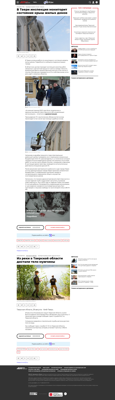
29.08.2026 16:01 (21, 255)
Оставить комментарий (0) (57, 227)
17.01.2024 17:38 (20, 6)
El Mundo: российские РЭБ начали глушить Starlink (87, 270)
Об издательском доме (34, 367)
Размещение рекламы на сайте (50, 369)
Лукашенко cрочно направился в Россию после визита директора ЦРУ (88, 60)
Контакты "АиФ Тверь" (34, 369)
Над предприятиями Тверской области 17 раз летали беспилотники (84, 26)
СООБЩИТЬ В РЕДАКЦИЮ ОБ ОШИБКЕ (66, 371)
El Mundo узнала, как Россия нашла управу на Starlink (87, 259)
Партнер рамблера (43, 393)
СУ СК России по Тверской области (26, 301)
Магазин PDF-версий (56, 367)
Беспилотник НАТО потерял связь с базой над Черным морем (87, 66)
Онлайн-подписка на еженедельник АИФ (75, 367)
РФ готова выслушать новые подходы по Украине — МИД (85, 282)
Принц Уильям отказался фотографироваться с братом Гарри (87, 55)
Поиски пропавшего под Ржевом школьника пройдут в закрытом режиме (84, 13)
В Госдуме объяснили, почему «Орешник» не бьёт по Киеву (86, 71)
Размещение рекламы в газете (68, 369)
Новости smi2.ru (22, 250)
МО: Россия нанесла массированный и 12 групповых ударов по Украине (88, 265)
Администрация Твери (23, 52)
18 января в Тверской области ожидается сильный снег (46, 212)
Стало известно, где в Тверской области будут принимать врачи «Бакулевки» (85, 39)
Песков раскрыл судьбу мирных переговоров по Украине (86, 276)
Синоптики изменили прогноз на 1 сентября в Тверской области (85, 32)
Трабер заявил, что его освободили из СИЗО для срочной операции (87, 49)
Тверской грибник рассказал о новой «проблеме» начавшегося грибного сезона (85, 19)
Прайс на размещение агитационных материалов (41, 371)
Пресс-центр (46, 367)
